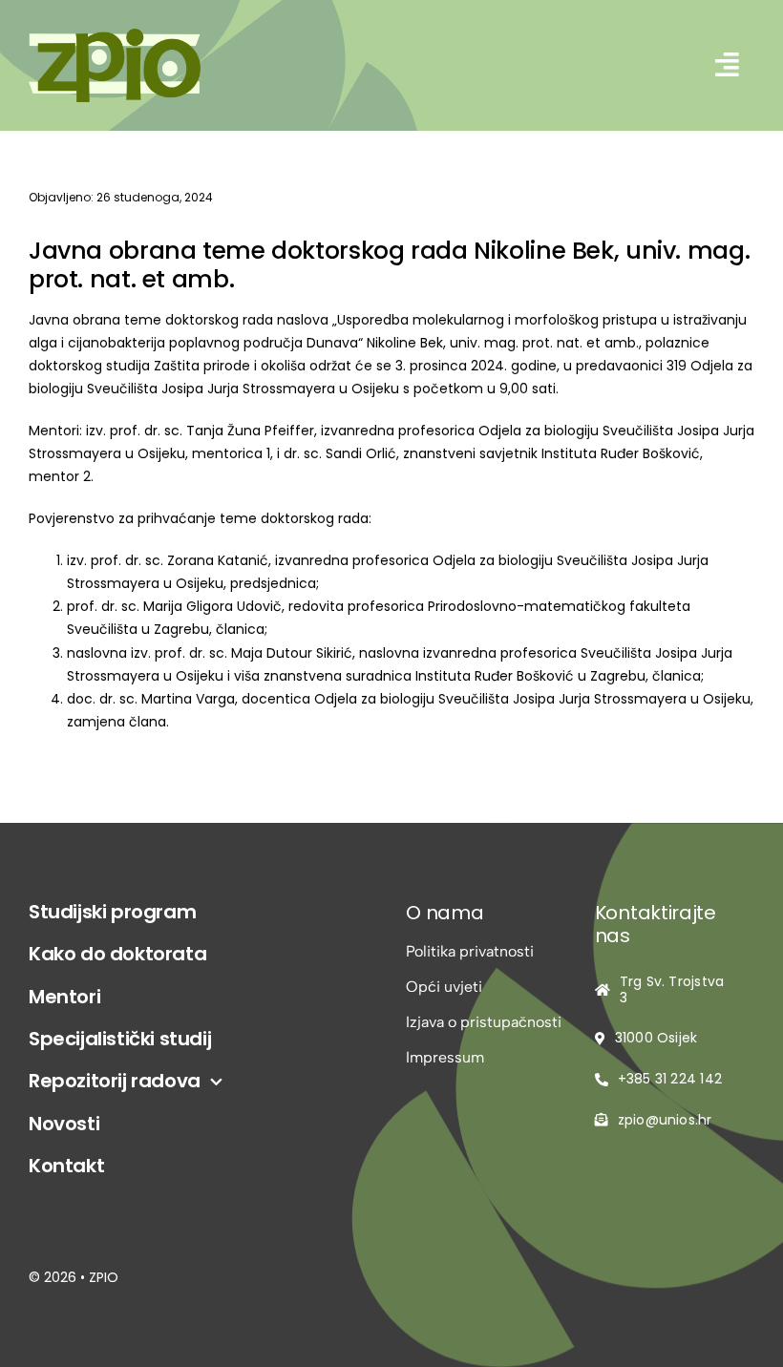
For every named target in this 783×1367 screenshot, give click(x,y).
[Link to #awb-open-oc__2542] (727, 65)
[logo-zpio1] (115, 36)
